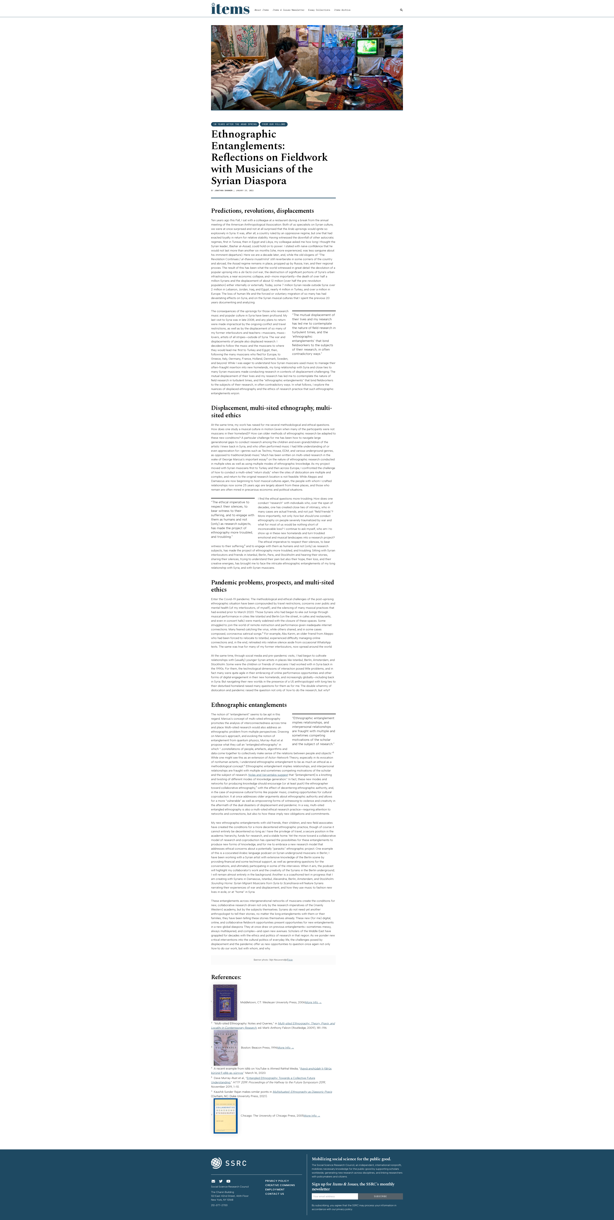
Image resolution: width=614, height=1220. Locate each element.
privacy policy (344, 1209)
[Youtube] (228, 1181)
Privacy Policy (277, 1180)
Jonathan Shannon (223, 190)
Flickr (290, 959)
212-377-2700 (219, 1205)
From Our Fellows (273, 124)
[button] (401, 10)
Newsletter (288, 9)
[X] (221, 1181)
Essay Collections (319, 9)
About (262, 9)
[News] (213, 1181)
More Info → (313, 1002)
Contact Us (274, 1193)
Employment (275, 1189)
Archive (342, 9)
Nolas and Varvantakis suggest (268, 775)
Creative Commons (280, 1185)
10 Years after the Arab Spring (235, 124)
